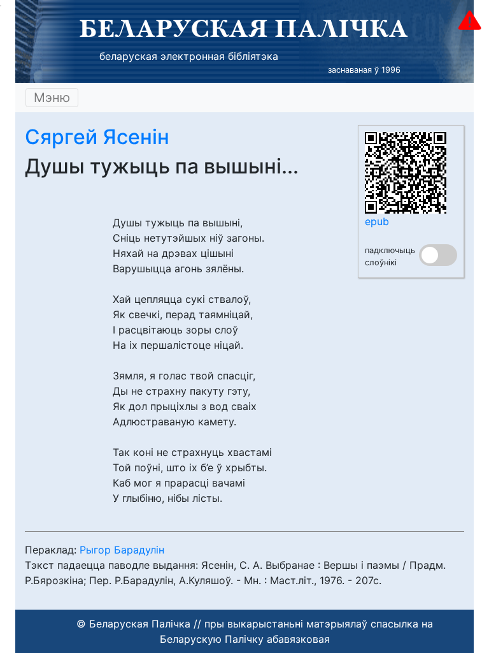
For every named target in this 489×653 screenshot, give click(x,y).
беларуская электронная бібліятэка (188, 56)
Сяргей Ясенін (97, 136)
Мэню (52, 97)
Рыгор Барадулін (122, 549)
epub (377, 221)
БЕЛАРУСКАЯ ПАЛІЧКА (243, 28)
